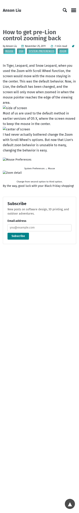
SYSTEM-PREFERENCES (41, 51)
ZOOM (63, 51)
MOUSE (9, 51)
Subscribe (18, 236)
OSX (21, 51)
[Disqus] (39, 301)
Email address (16, 221)
